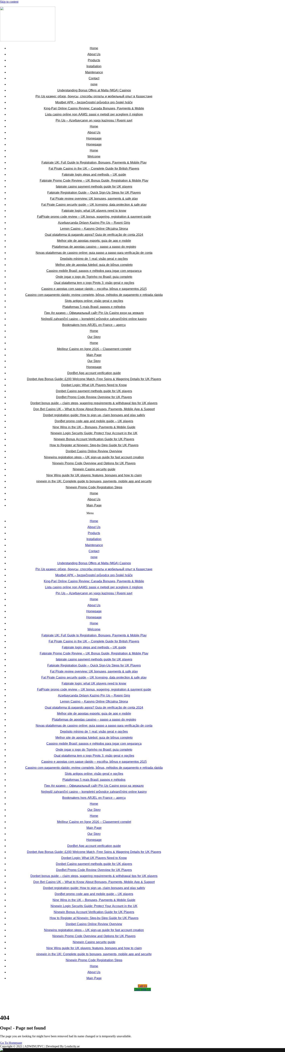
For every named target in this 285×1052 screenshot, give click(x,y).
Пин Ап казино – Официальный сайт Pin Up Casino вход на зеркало (94, 313)
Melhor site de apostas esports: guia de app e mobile (94, 241)
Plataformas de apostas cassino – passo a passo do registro (94, 247)
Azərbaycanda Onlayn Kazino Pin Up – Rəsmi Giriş (94, 223)
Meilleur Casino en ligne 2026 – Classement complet (94, 349)
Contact (94, 78)
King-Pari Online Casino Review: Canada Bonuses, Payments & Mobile (94, 108)
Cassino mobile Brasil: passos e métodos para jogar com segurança (94, 271)
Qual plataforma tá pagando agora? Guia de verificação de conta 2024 (94, 235)
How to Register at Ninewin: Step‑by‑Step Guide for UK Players (94, 445)
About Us (93, 54)
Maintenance (94, 72)
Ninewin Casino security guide (94, 469)
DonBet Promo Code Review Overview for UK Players (94, 397)
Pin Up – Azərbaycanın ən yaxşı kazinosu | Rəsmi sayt (94, 120)
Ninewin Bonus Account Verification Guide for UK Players (94, 439)
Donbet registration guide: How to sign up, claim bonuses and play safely (94, 415)
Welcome (93, 156)
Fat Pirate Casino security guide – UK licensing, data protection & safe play (94, 205)
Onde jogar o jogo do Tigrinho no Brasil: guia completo (94, 277)
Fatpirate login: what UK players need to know (94, 211)
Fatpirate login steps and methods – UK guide (94, 175)
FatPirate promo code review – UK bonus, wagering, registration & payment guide (94, 217)
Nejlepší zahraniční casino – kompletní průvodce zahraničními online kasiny (94, 319)
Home (94, 48)
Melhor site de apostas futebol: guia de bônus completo (94, 265)
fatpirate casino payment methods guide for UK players (94, 187)
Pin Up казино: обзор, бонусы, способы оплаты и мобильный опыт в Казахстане (93, 96)
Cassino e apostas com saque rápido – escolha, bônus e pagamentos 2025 (94, 289)
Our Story (94, 337)
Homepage (94, 138)
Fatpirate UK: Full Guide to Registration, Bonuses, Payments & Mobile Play (94, 162)
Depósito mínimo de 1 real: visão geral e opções (94, 259)
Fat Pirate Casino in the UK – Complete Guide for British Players (94, 169)
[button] (90, 513)
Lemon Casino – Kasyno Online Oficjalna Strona (94, 229)
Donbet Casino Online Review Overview (94, 451)
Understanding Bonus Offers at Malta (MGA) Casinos (94, 90)
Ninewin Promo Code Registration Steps (94, 487)
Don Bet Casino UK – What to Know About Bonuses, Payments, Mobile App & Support (94, 409)
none (94, 84)
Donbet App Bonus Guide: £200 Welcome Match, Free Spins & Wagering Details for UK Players (94, 379)
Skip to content (9, 1)
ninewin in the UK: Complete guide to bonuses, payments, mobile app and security (94, 481)
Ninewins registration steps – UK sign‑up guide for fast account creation (94, 457)
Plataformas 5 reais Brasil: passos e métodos (93, 307)
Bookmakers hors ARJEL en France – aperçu (94, 325)
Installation (93, 66)
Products (94, 60)
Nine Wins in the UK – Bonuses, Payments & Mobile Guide (94, 427)
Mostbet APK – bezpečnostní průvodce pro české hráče (94, 102)
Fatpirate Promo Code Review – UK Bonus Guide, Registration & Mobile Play (94, 181)
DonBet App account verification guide (94, 373)
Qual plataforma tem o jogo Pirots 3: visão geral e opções (94, 283)
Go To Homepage (11, 1042)
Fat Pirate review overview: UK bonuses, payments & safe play (94, 199)
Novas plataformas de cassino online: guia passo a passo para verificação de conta (94, 253)
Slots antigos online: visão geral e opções (94, 301)
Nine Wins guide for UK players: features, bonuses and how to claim (94, 475)
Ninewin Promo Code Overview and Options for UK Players (94, 463)
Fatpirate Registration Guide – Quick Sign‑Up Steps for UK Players (94, 193)
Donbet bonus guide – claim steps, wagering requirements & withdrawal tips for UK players (93, 403)
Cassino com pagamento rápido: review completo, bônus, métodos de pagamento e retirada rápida (94, 295)
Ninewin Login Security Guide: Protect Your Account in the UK (94, 433)
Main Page (94, 355)
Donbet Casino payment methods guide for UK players (94, 391)
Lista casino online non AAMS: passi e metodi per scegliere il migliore (94, 114)
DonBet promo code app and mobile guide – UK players (94, 421)
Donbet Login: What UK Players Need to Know (94, 385)
